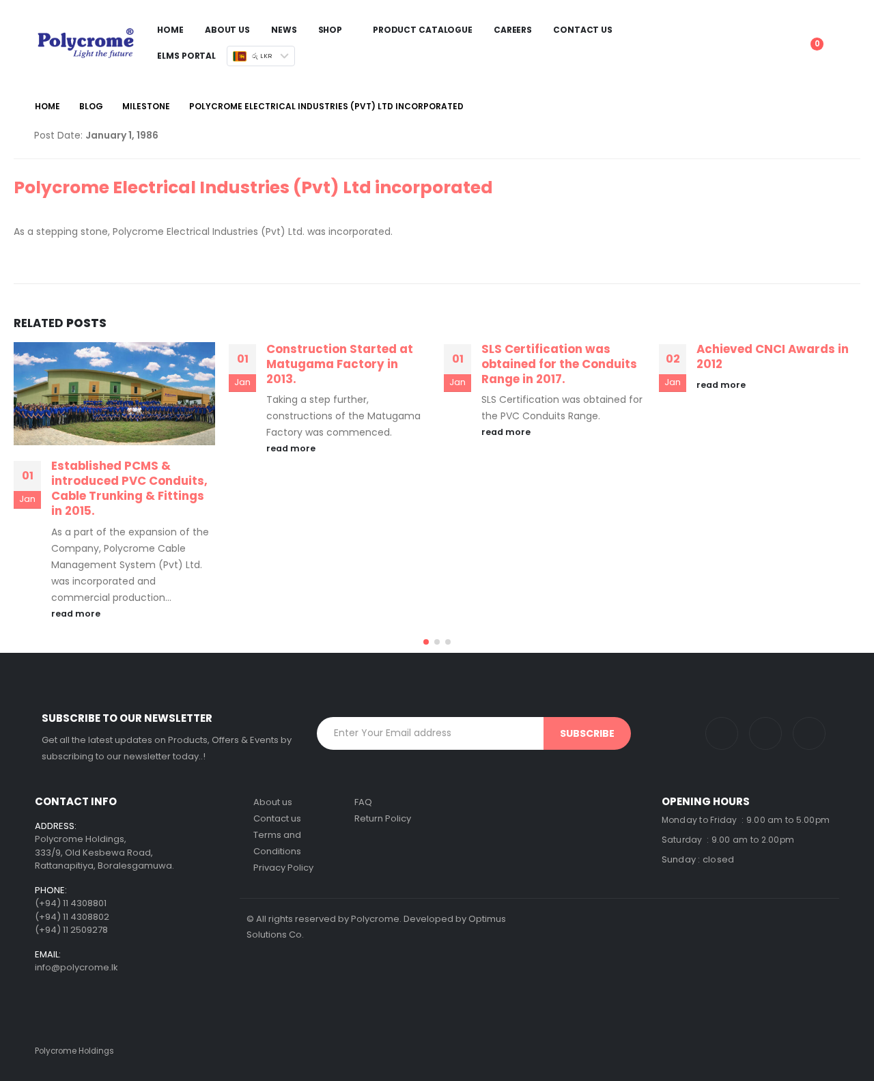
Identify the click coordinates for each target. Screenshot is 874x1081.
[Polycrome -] (86, 43)
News (284, 30)
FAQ (363, 802)
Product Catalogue (423, 30)
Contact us (277, 818)
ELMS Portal (186, 55)
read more (76, 613)
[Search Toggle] (767, 33)
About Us (227, 30)
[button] (426, 642)
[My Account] (789, 33)
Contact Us (582, 30)
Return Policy (382, 818)
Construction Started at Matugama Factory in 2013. (339, 364)
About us (272, 802)
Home (170, 30)
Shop (330, 30)
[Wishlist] (825, 33)
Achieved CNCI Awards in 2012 (772, 356)
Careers (513, 30)
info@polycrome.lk (76, 967)
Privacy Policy (283, 867)
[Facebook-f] (809, 733)
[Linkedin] (765, 733)
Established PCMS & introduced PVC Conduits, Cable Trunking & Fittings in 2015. (129, 488)
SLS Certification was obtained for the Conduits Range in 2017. (559, 364)
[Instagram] (721, 733)
